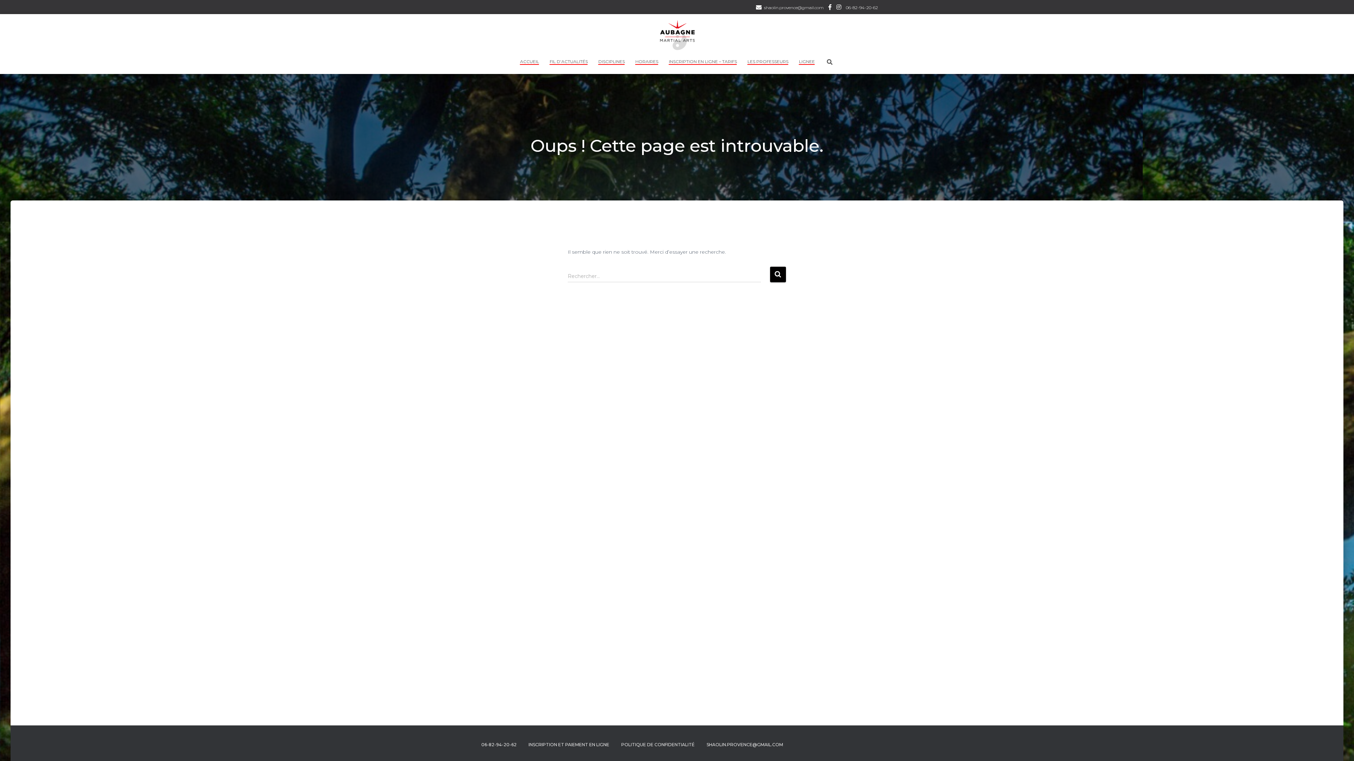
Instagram (838, 8)
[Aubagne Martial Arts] (677, 35)
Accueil (529, 61)
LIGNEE (807, 61)
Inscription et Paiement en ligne (569, 744)
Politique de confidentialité (658, 744)
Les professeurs (768, 61)
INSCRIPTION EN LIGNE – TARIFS (703, 61)
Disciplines (611, 61)
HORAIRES (646, 61)
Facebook (830, 8)
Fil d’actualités (569, 61)
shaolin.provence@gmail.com (794, 7)
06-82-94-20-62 (862, 7)
